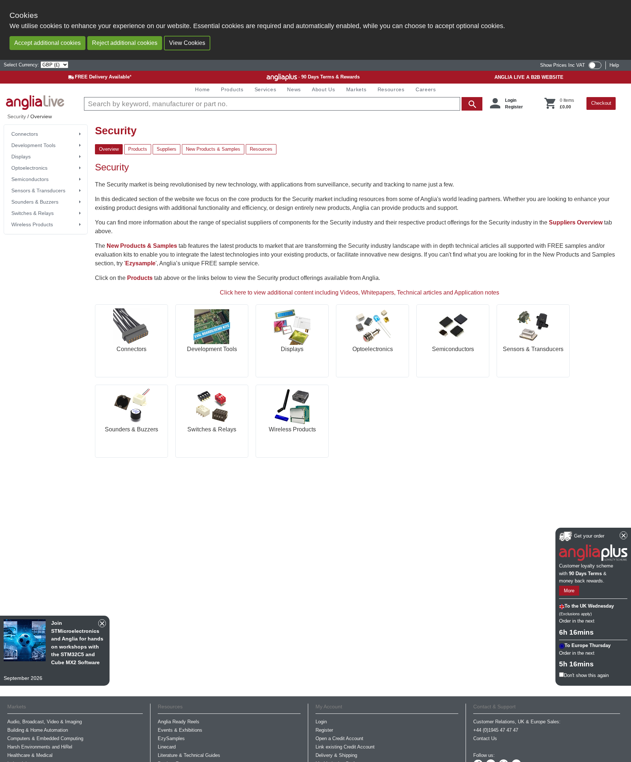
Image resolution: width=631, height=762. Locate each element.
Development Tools (33, 145)
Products (137, 149)
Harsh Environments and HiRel (39, 747)
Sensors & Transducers (38, 190)
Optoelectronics (29, 168)
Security (16, 116)
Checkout (601, 103)
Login (510, 100)
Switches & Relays (32, 213)
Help (614, 65)
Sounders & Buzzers (34, 202)
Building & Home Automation (37, 730)
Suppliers (166, 149)
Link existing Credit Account (345, 747)
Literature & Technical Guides (189, 755)
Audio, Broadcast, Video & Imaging (44, 721)
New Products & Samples (213, 149)
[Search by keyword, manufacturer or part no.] (282, 104)
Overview (109, 149)
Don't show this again (586, 675)
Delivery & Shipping (336, 755)
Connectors (24, 134)
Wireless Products (32, 224)
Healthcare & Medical (30, 755)
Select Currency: (22, 65)
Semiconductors (30, 179)
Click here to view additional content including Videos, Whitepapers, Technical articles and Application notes (359, 292)
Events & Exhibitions (180, 730)
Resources (261, 149)
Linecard (167, 747)
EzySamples (171, 738)
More (569, 590)
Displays (21, 156)
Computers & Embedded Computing (45, 738)
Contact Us (485, 738)
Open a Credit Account (339, 738)
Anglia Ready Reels (178, 721)
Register (514, 106)
